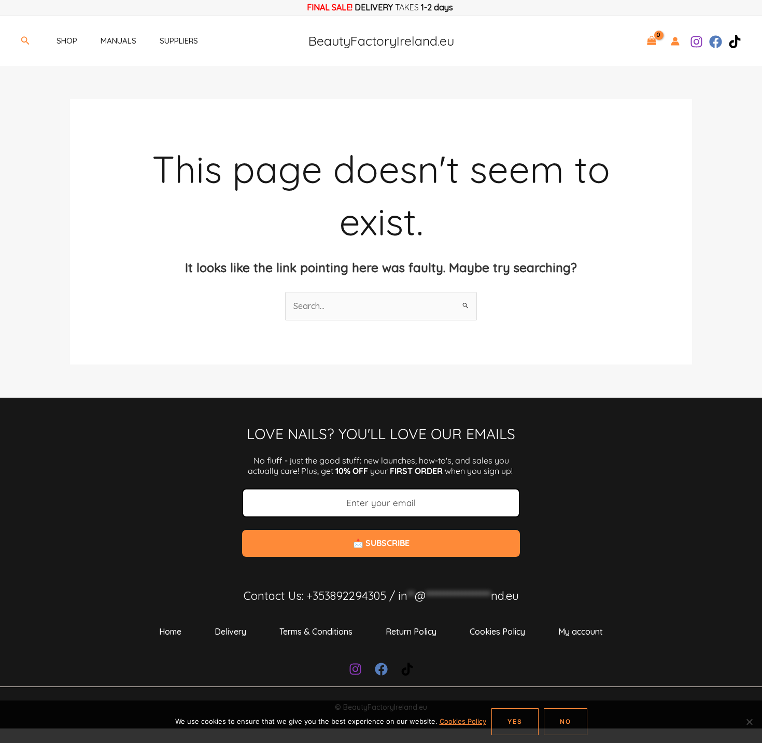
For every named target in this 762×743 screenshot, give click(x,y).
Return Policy (411, 631)
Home (170, 631)
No (565, 721)
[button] (25, 41)
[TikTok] (734, 41)
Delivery (230, 631)
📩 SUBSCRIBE (381, 543)
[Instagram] (696, 41)
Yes (515, 721)
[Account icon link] (675, 41)
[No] (749, 722)
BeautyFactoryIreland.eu (381, 41)
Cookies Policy (497, 631)
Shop (67, 41)
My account (580, 631)
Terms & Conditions (315, 631)
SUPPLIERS (179, 41)
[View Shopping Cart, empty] (651, 41)
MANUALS (118, 41)
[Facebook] (715, 41)
